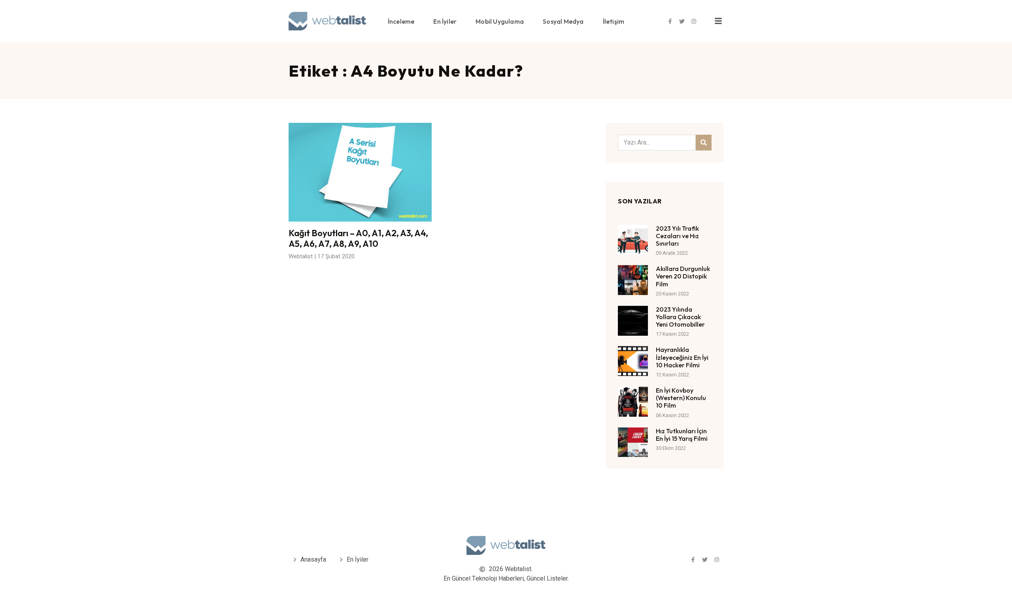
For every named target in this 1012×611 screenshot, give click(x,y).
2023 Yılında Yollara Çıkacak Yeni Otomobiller (680, 316)
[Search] (704, 142)
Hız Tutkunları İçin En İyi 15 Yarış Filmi (682, 434)
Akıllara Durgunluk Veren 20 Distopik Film (683, 276)
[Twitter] (682, 21)
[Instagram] (694, 21)
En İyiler (445, 21)
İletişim (614, 21)
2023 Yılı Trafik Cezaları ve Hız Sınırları (677, 235)
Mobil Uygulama (500, 21)
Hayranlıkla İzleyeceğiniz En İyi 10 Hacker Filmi (682, 357)
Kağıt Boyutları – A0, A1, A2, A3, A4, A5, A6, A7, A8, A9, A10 (358, 238)
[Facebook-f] (670, 21)
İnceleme (401, 21)
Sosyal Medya (563, 21)
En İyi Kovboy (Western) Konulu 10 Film (681, 397)
